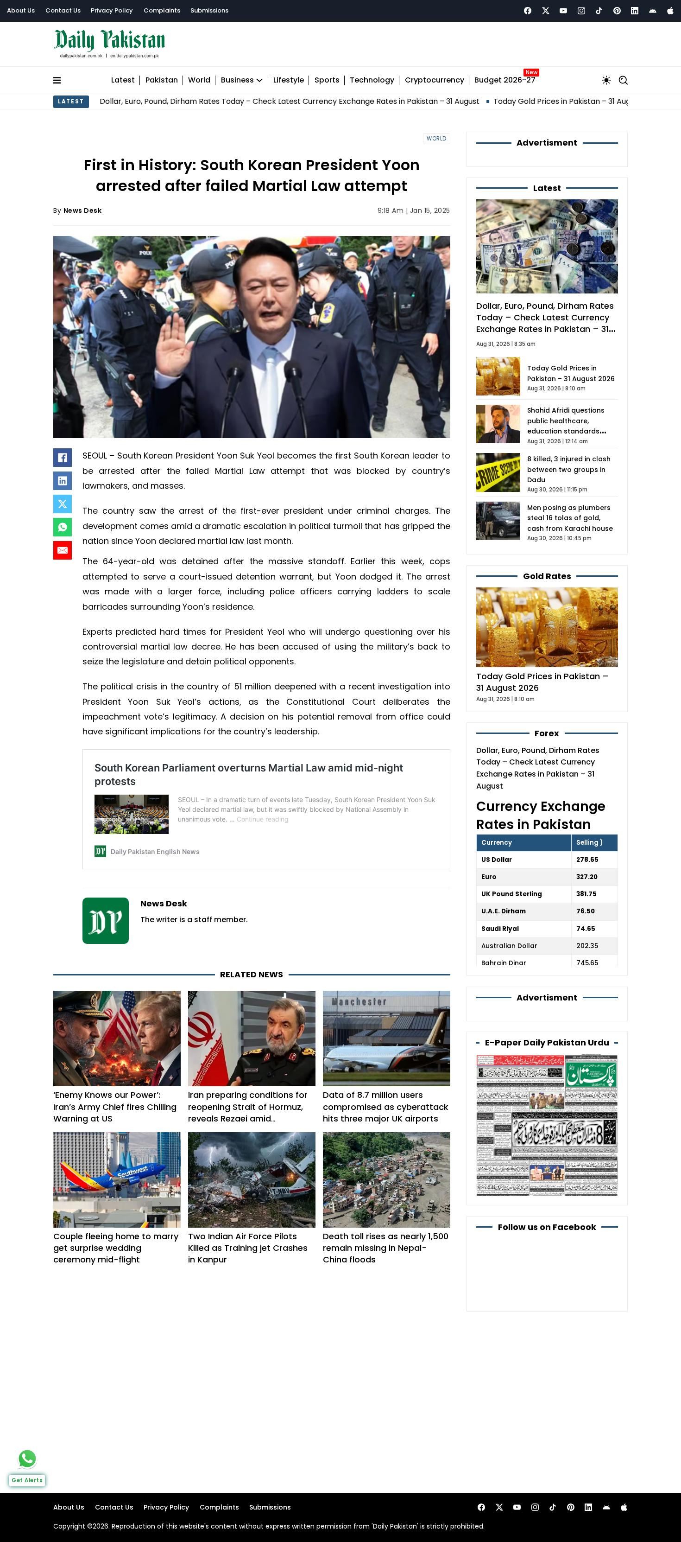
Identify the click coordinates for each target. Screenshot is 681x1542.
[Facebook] (527, 10)
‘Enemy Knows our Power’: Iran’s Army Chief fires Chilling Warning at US (115, 1106)
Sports (327, 80)
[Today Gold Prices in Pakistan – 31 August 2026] (547, 626)
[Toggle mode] (606, 80)
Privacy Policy (112, 10)
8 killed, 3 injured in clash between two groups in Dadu (569, 469)
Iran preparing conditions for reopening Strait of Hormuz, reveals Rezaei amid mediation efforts (248, 1112)
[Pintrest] (617, 10)
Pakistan (161, 80)
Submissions (209, 10)
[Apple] (670, 10)
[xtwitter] (545, 10)
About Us (21, 10)
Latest (123, 80)
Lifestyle (288, 80)
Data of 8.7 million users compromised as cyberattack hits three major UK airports (385, 1106)
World (199, 80)
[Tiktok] (599, 10)
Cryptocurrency (434, 80)
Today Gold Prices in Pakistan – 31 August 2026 (514, 101)
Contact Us (63, 10)
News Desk (82, 210)
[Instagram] (581, 10)
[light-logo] (111, 44)
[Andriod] (652, 10)
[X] (62, 504)
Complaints (162, 10)
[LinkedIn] (62, 481)
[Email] (62, 550)
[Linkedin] (634, 10)
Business (237, 80)
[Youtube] (563, 10)
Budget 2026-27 (505, 80)
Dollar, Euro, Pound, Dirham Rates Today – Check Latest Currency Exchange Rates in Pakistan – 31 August (226, 101)
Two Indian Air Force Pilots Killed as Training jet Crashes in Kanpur (248, 1247)
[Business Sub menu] (259, 80)
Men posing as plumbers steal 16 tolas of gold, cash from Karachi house (570, 518)
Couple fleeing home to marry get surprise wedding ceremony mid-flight (115, 1247)
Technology (372, 80)
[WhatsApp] (62, 527)
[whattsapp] (27, 1458)
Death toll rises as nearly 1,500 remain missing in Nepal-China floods (385, 1247)
